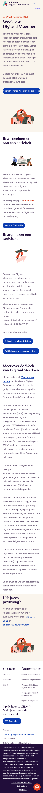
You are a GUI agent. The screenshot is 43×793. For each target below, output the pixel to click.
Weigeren (22, 789)
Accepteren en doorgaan (21, 782)
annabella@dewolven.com (16, 624)
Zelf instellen (22, 786)
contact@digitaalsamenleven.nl (18, 734)
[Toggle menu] (39, 3)
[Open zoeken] (34, 3)
